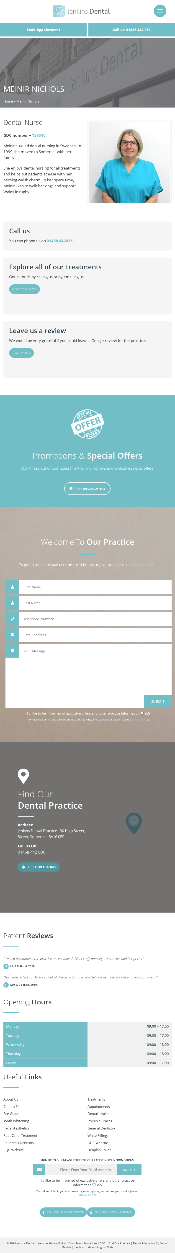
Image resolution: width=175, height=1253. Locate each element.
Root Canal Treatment (20, 1135)
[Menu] (160, 11)
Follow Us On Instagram (113, 1212)
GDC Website (98, 1142)
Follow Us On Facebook (65, 1212)
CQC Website (13, 1150)
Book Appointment (43, 29)
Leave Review (21, 353)
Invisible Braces (100, 1121)
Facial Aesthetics (16, 1128)
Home (8, 101)
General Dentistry (101, 1128)
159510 (39, 135)
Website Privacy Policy (52, 1243)
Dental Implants (100, 1113)
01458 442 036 (141, 564)
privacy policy (140, 719)
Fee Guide (11, 1113)
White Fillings (98, 1135)
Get (41, 867)
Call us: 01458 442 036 (132, 29)
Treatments (96, 1099)
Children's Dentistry (18, 1142)
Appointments (99, 1106)
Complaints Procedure (83, 1243)
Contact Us (11, 1106)
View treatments (24, 289)
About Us (10, 1099)
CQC (103, 1243)
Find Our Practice (119, 1243)
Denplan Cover (99, 1150)
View (89, 488)
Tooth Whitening (16, 1121)
